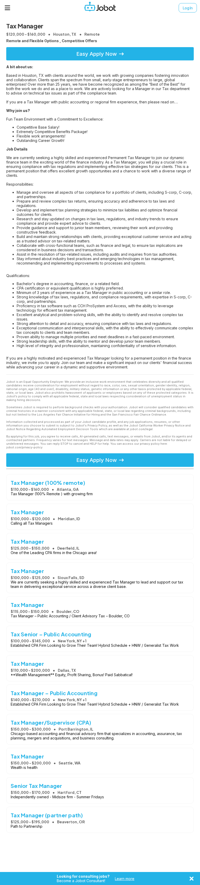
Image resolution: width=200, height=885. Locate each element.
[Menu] (7, 7)
